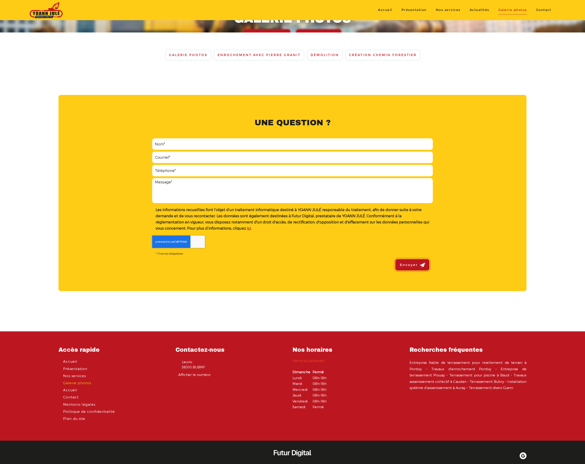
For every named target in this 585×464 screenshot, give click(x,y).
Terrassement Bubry (487, 381)
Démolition (325, 55)
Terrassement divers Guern (491, 388)
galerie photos (188, 55)
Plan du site (74, 418)
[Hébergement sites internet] (292, 461)
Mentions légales (79, 404)
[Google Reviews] (523, 455)
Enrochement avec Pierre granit (259, 55)
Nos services (448, 10)
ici (249, 228)
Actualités (479, 10)
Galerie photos (512, 10)
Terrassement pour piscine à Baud (479, 375)
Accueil (385, 10)
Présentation (414, 10)
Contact (543, 10)
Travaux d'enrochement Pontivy (461, 369)
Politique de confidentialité (89, 411)
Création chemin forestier (383, 55)
